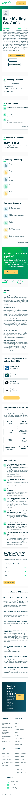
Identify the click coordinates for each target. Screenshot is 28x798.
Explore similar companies (12, 397)
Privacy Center (19, 744)
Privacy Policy (5, 753)
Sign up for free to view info (16, 55)
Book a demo (19, 697)
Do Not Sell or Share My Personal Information (7, 764)
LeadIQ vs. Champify (20, 772)
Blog (16, 726)
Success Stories (6, 741)
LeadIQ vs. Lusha (19, 759)
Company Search (19, 729)
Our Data (17, 741)
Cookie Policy (5, 756)
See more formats (9, 582)
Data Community (19, 738)
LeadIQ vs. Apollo (19, 756)
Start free (21, 3)
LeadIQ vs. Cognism (20, 762)
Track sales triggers (7, 727)
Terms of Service (6, 759)
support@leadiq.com (15, 785)
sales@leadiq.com (14, 788)
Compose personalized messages (5, 732)
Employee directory (14, 64)
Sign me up (11, 272)
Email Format (12, 60)
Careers (17, 735)
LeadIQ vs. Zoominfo (20, 753)
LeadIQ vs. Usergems (20, 769)
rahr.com (10, 86)
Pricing (17, 723)
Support (17, 732)
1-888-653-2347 (14, 781)
